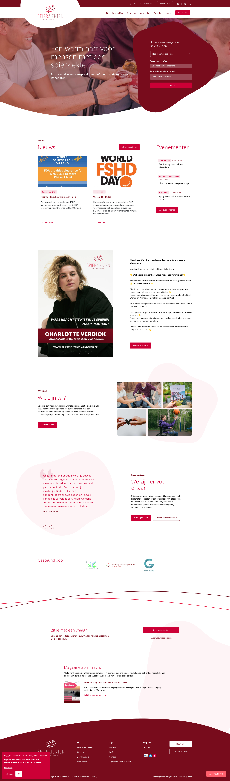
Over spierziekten (161, 630)
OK (18, 774)
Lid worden (145, 13)
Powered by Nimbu (185, 777)
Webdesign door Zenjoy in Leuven (165, 777)
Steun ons (217, 774)
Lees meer (48, 222)
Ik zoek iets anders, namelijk (163, 71)
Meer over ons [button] (47, 424)
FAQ (129, 4)
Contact (137, 4)
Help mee (182, 13)
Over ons (131, 13)
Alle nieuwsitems (129, 147)
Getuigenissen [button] (141, 517)
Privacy (94, 777)
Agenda (157, 13)
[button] (45, 527)
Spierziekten (117, 13)
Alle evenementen (167, 210)
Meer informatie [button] (140, 345)
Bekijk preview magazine (95, 695)
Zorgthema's (83, 757)
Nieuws (168, 13)
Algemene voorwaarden (120, 761)
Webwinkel (149, 4)
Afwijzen (9, 774)
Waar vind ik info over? (161, 61)
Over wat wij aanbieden (161, 638)
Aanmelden (165, 4)
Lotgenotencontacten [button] (166, 517)
